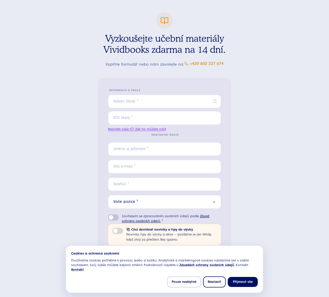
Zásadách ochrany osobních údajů (206, 265)
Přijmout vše (243, 282)
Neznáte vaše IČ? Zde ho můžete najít (137, 129)
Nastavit (214, 282)
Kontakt (77, 270)
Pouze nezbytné (184, 282)
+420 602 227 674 (207, 64)
